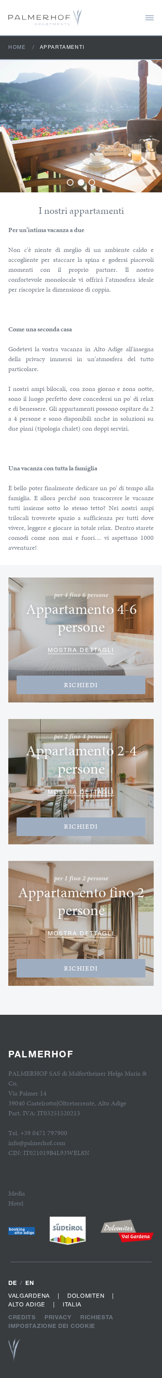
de (12, 1282)
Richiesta (96, 1316)
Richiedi (81, 685)
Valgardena (29, 1295)
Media (16, 1193)
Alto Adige (26, 1304)
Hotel (15, 1203)
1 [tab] (70, 182)
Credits (22, 1316)
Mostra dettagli (81, 649)
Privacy (57, 1316)
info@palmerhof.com (36, 1143)
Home (16, 47)
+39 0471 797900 (43, 1133)
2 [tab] (81, 182)
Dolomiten (85, 1295)
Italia (72, 1304)
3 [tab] (91, 182)
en (29, 1282)
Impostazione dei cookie (51, 1325)
